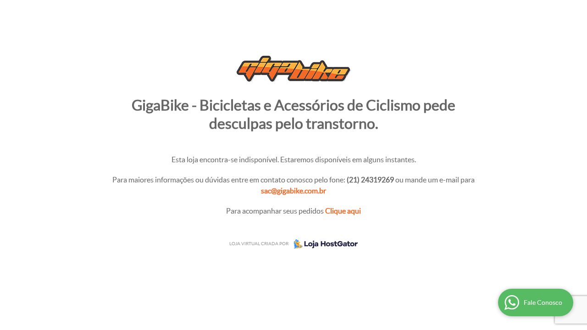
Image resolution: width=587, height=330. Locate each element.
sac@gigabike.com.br (293, 191)
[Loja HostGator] (322, 243)
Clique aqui (343, 211)
